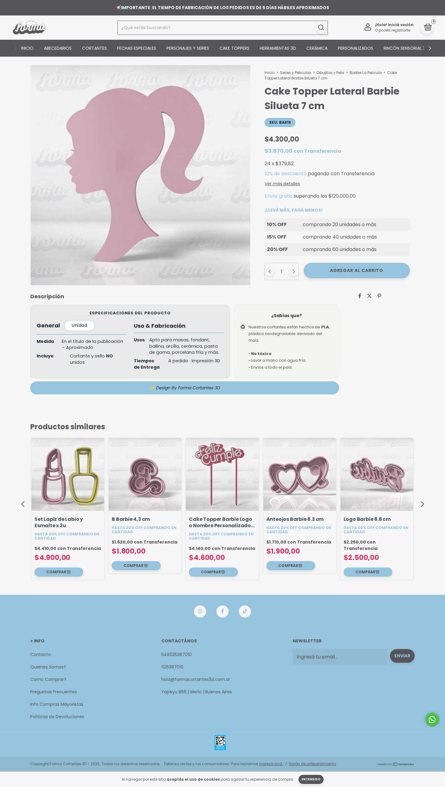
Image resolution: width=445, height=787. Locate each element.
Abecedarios (58, 48)
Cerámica (317, 48)
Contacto (40, 654)
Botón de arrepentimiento (312, 763)
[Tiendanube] (396, 764)
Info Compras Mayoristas (56, 704)
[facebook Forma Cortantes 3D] (222, 611)
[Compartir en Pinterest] (379, 296)
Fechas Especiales (136, 48)
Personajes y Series (187, 48)
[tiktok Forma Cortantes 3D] (245, 611)
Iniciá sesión (401, 24)
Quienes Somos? (48, 667)
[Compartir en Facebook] (359, 296)
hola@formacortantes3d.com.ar (195, 679)
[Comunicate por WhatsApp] (432, 719)
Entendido (311, 779)
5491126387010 (176, 654)
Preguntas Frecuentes (53, 692)
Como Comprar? (48, 679)
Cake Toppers (234, 48)
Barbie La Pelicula (366, 72)
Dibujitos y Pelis (330, 72)
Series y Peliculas (295, 72)
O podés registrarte (392, 30)
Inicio (27, 48)
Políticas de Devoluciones (57, 717)
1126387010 (172, 667)
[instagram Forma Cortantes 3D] (200, 611)
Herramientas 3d (278, 48)
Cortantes (94, 48)
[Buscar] (321, 27)
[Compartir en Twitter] (369, 296)
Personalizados (355, 48)
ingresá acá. (271, 763)
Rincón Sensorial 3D (406, 48)
